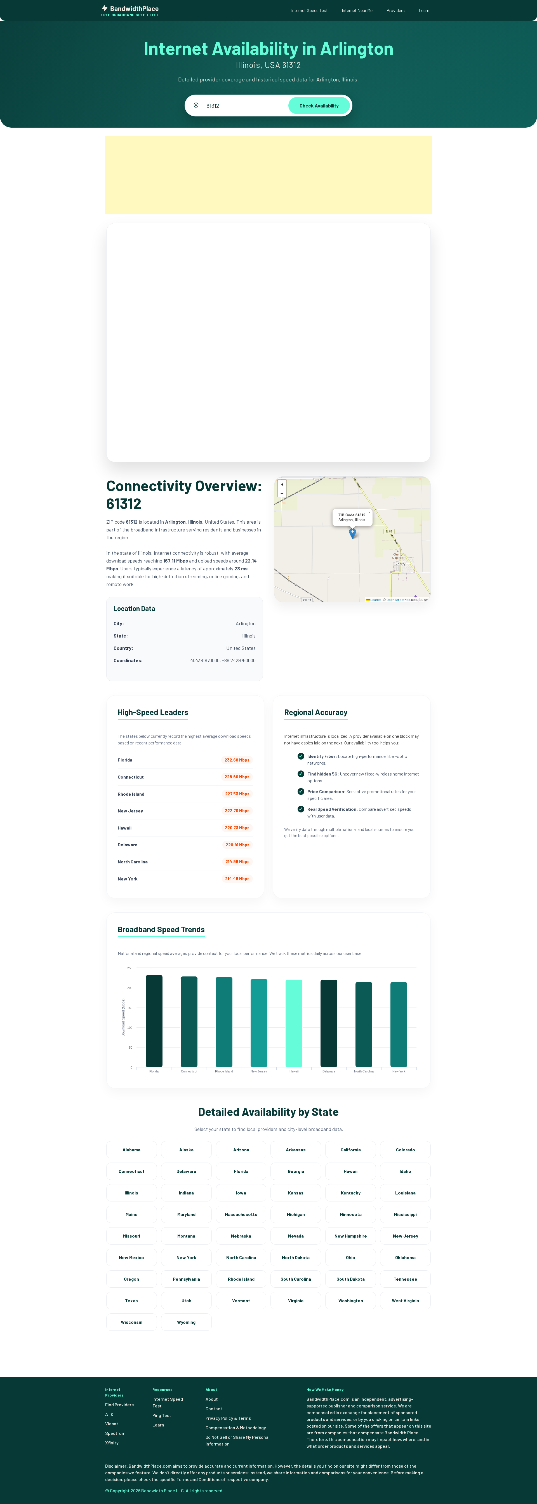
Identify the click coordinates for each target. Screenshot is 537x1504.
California (351, 1149)
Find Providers (119, 1404)
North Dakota (296, 1257)
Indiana (186, 1192)
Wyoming (186, 1322)
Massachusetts (241, 1214)
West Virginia (405, 1300)
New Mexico (131, 1257)
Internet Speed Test (309, 10)
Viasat (111, 1423)
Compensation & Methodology (236, 1427)
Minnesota (351, 1214)
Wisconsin (131, 1322)
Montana (186, 1235)
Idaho (405, 1171)
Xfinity (112, 1442)
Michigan (296, 1214)
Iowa (241, 1192)
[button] (352, 533)
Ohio (350, 1257)
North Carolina (241, 1257)
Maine (132, 1214)
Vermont (241, 1300)
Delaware (186, 1171)
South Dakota (350, 1279)
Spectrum (115, 1433)
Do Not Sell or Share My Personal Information (238, 1440)
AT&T (110, 1414)
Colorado (405, 1149)
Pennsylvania (186, 1279)
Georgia (296, 1171)
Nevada (296, 1235)
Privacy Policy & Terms (228, 1418)
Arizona (241, 1149)
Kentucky (351, 1192)
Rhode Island (241, 1279)
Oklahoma (405, 1257)
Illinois (131, 1192)
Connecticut (132, 1171)
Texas (131, 1300)
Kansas (295, 1192)
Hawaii (350, 1171)
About (212, 1399)
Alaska (186, 1149)
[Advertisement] (268, 175)
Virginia (295, 1300)
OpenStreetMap (398, 599)
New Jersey (405, 1235)
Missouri (131, 1235)
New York (186, 1257)
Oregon (131, 1279)
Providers (396, 10)
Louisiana (405, 1192)
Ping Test (161, 1415)
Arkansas (296, 1149)
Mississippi (405, 1214)
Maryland (186, 1214)
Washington (350, 1300)
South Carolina (296, 1279)
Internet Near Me (357, 10)
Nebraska (241, 1235)
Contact (214, 1408)
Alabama (131, 1149)
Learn (424, 10)
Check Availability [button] (319, 105)
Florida (241, 1171)
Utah (186, 1300)
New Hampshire (351, 1235)
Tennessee (405, 1279)
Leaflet (375, 599)
